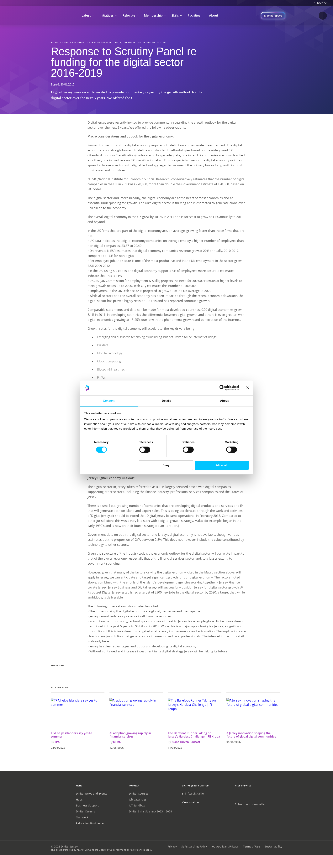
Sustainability (273, 846)
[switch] (144, 450)
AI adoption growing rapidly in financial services (130, 734)
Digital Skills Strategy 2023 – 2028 (150, 811)
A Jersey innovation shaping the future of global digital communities (251, 734)
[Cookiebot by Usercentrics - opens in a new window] (222, 388)
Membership (153, 15)
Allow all (221, 465)
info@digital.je (194, 793)
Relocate (129, 15)
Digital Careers (85, 811)
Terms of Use (251, 846)
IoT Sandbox (137, 805)
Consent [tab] (108, 400)
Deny (165, 465)
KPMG (117, 742)
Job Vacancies (137, 799)
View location (190, 802)
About (213, 15)
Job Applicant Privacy (224, 846)
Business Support (87, 805)
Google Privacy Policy (110, 849)
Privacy (172, 846)
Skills (175, 15)
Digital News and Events (91, 793)
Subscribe (320, 3)
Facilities (194, 15)
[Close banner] (247, 387)
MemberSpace (273, 15)
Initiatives (106, 15)
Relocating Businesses (90, 823)
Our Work (82, 817)
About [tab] (224, 400)
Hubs (79, 799)
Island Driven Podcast (186, 742)
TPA (57, 742)
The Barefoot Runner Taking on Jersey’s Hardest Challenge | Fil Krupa (194, 734)
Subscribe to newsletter (250, 804)
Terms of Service (136, 849)
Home (55, 42)
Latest (86, 15)
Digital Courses (138, 793)
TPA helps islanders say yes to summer (71, 734)
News (65, 42)
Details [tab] (166, 400)
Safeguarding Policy (194, 846)
